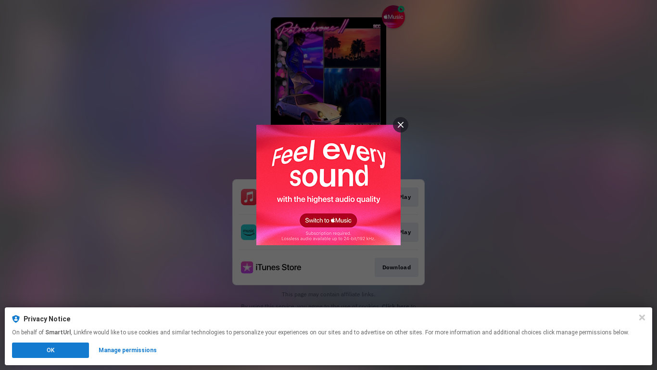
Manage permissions (128, 350)
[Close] (642, 317)
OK (50, 350)
